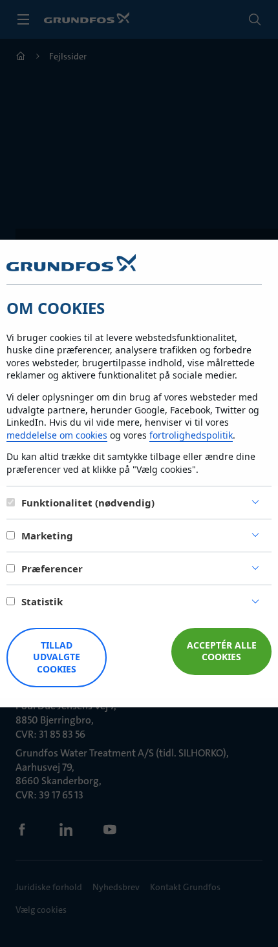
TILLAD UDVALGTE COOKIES (56, 657)
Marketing (47, 535)
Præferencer (52, 568)
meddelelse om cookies (56, 435)
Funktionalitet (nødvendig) (88, 502)
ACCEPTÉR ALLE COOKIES (222, 651)
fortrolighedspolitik (191, 435)
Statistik (42, 601)
